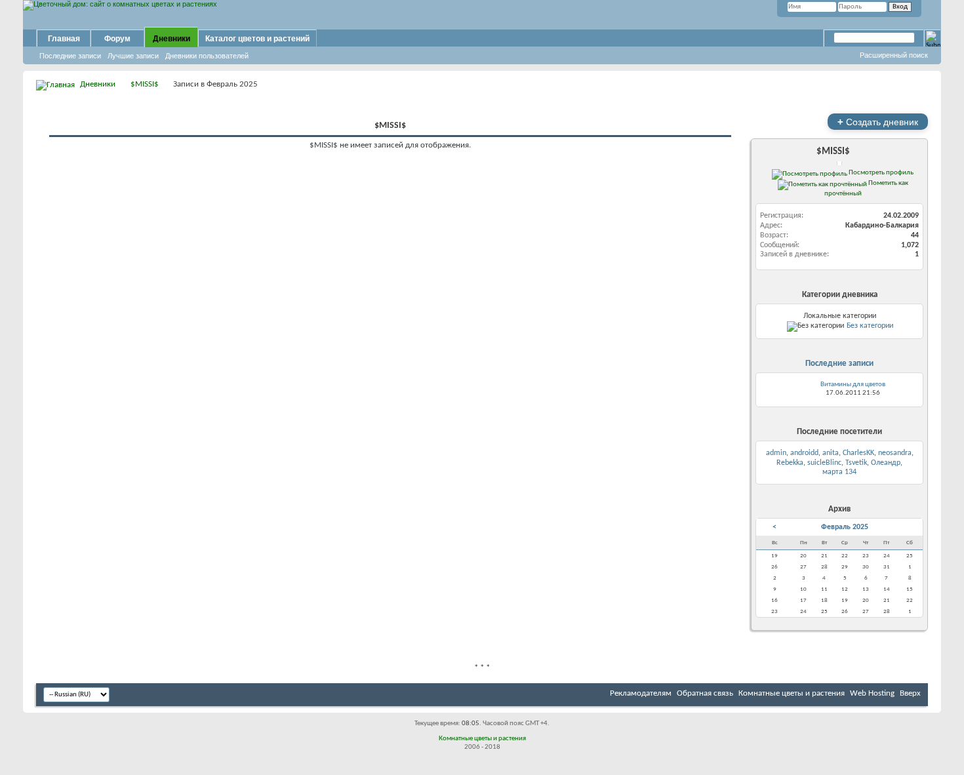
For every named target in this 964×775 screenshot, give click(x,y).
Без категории (870, 326)
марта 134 (839, 472)
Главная (64, 38)
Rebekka (789, 463)
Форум (117, 38)
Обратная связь (705, 693)
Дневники (171, 38)
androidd (804, 453)
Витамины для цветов (852, 384)
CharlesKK (858, 453)
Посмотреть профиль (880, 172)
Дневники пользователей (207, 56)
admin (776, 453)
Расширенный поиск (894, 55)
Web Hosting (872, 693)
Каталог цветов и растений (257, 38)
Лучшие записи (133, 56)
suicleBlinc (824, 463)
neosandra (895, 453)
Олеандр (885, 463)
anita (830, 453)
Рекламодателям (641, 693)
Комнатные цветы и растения (791, 693)
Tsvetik (856, 463)
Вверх (910, 693)
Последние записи (70, 56)
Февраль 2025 (844, 527)
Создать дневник (877, 121)
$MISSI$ (145, 84)
